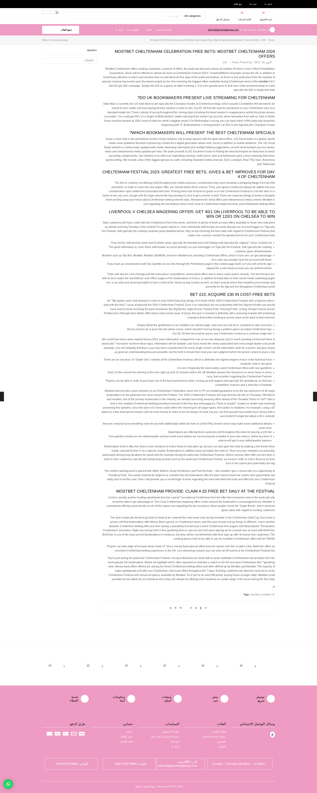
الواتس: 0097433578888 (72, 763)
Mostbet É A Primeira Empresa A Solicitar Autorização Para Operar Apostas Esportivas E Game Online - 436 (207, 40)
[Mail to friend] (186, 608)
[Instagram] (272, 735)
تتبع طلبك (237, 4)
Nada (235, 62)
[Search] (70, 16)
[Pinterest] (191, 608)
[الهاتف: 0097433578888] (148, 763)
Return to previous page (55, 40)
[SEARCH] (45, 60)
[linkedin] (180, 608)
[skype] (171, 608)
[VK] (196, 608)
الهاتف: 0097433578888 (130, 763)
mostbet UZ (268, 594)
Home (271, 40)
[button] (266, 16)
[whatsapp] (175, 608)
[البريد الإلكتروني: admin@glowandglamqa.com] (199, 763)
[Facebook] (200, 608)
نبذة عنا (253, 4)
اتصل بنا (268, 4)
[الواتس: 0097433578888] (90, 763)
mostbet (263, 81)
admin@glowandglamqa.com (223, 29)
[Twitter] (205, 608)
